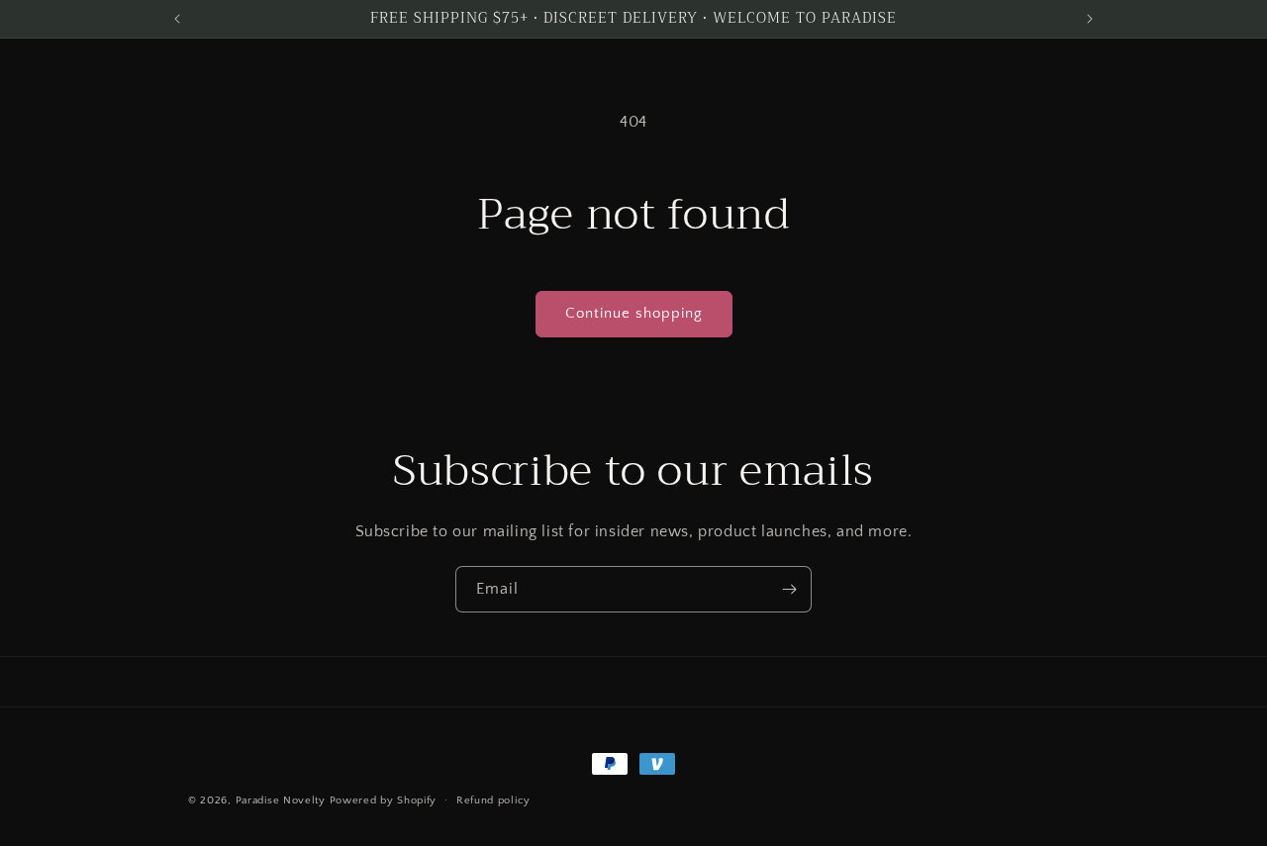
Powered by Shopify (384, 800)
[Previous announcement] (177, 19)
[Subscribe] (789, 589)
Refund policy (493, 800)
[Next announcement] (1090, 19)
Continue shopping (634, 313)
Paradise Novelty (281, 800)
